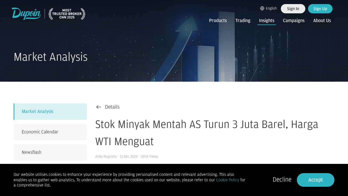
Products (218, 20)
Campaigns (293, 20)
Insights (266, 20)
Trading (242, 20)
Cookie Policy (227, 180)
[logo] (49, 14)
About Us (322, 20)
